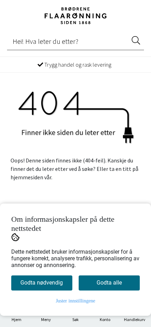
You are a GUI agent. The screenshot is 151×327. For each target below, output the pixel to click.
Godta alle (109, 282)
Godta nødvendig (41, 282)
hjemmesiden (27, 177)
